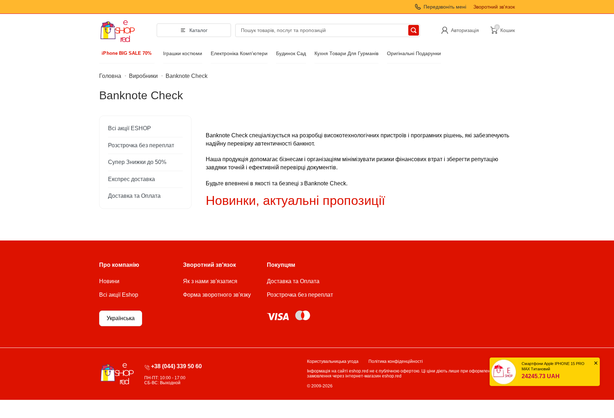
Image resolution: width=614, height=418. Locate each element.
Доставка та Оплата (134, 196)
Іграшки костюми (182, 53)
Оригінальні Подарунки (414, 53)
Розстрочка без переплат (141, 145)
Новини (109, 281)
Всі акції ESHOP (129, 128)
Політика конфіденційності (395, 361)
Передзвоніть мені (445, 7)
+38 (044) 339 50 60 (176, 366)
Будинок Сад (291, 53)
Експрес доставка (131, 179)
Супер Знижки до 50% (137, 162)
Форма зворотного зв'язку (217, 295)
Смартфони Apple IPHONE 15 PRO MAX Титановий (553, 366)
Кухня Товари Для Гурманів (346, 53)
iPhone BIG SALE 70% (127, 53)
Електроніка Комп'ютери (239, 53)
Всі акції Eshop (118, 295)
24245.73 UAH (541, 376)
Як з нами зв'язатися (210, 281)
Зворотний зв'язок (494, 7)
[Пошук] (413, 30)
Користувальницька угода (333, 361)
